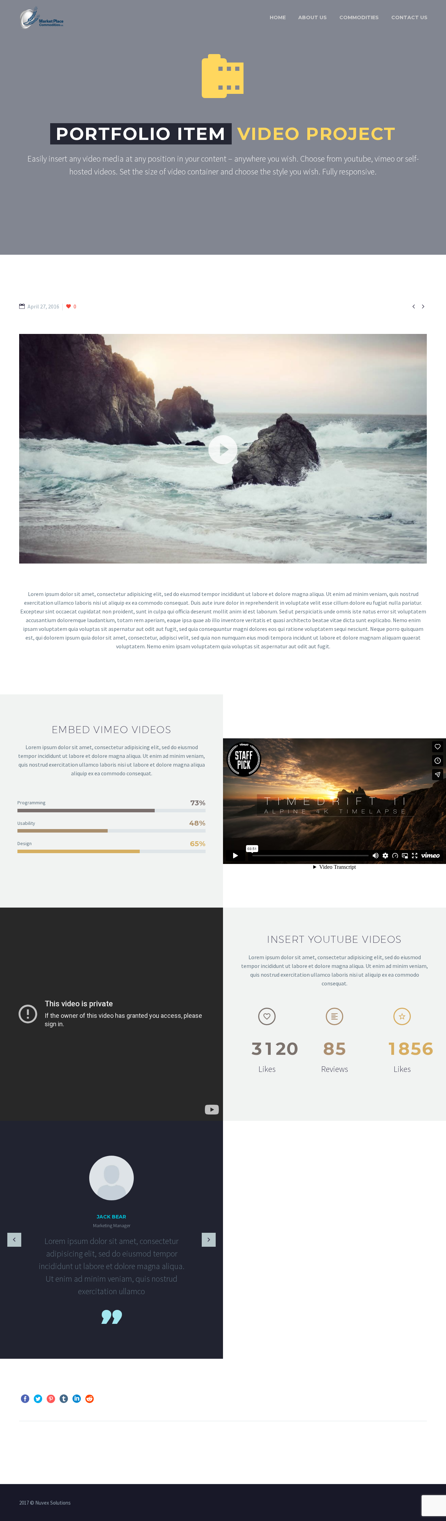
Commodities (359, 17)
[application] (223, 449)
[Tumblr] (64, 1399)
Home (278, 17)
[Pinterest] (51, 1399)
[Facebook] (25, 1399)
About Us (312, 17)
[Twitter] (38, 1399)
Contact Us (409, 17)
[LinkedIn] (76, 1399)
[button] (223, 448)
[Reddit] (89, 1399)
